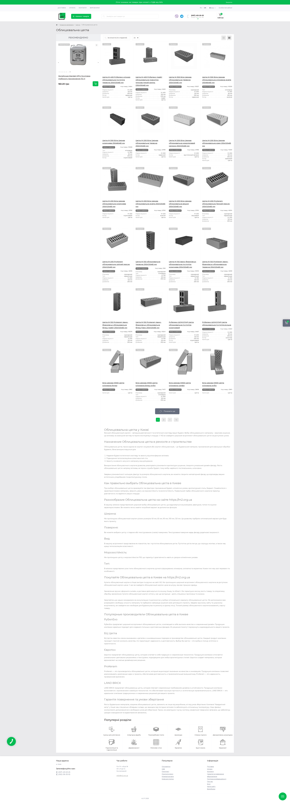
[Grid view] (229, 38)
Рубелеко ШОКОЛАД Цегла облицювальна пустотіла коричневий (181, 325)
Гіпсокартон (166, 766)
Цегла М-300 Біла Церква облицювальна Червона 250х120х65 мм (180, 80)
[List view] (223, 38)
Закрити (229, 2)
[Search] (103, 16)
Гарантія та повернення (215, 774)
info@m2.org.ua (122, 775)
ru (201, 8)
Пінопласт (165, 771)
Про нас (210, 781)
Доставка (62, 8)
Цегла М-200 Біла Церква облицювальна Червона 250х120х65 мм (147, 143)
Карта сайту (211, 786)
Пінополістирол (167, 774)
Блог (209, 784)
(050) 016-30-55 (197, 18)
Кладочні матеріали (67, 25)
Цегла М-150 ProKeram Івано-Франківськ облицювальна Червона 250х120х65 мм (215, 264)
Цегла (78, 25)
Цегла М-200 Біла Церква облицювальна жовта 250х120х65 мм (150, 204)
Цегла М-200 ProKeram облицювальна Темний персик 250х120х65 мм (216, 204)
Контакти (83, 8)
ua (205, 8)
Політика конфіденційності (216, 779)
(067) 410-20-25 (197, 15)
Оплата (72, 8)
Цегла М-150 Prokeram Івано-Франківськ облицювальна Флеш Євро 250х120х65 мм (148, 325)
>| (176, 420)
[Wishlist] (96, 45)
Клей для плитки (168, 779)
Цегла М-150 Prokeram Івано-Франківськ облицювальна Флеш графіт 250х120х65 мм (115, 325)
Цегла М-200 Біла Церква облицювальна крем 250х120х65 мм (216, 143)
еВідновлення (212, 776)
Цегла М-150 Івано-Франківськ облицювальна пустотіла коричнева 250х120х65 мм (182, 264)
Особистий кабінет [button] (225, 8)
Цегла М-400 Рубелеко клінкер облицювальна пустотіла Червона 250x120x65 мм (116, 80)
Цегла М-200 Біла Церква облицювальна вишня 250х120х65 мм (180, 204)
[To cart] (95, 83)
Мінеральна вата (168, 776)
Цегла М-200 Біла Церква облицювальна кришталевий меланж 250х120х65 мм (182, 143)
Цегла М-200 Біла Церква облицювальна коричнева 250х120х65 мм (114, 204)
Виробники (95, 8)
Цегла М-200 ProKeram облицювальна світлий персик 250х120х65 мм (116, 264)
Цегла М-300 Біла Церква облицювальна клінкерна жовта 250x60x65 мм (216, 80)
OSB (163, 769)
